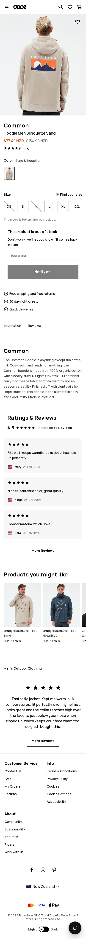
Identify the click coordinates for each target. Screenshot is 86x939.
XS (9, 206)
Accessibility (56, 801)
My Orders (13, 786)
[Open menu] (6, 7)
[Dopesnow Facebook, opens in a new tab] (31, 870)
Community (13, 821)
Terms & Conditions (62, 771)
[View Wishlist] (70, 6)
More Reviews (43, 550)
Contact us (13, 771)
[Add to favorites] (77, 22)
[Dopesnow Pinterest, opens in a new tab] (54, 870)
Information (12, 325)
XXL (77, 206)
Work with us (14, 852)
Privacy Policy (57, 779)
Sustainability (15, 829)
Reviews (34, 325)
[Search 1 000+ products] (60, 7)
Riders (9, 844)
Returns (11, 794)
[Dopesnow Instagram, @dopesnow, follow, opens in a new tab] (43, 870)
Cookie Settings (59, 794)
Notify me (43, 271)
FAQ (8, 779)
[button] (43, 929)
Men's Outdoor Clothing (23, 668)
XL (63, 206)
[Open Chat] (75, 927)
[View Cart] (79, 6)
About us (11, 837)
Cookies (53, 786)
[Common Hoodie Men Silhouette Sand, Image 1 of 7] (43, 64)
